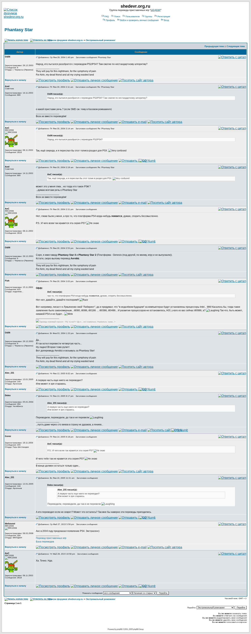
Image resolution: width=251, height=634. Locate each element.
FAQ (107, 16)
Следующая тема (236, 46)
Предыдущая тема (214, 46)
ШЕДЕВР (156, 10)
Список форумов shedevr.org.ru (65, 40)
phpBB (119, 629)
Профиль (110, 20)
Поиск (117, 16)
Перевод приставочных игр (51, 538)
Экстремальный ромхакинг (100, 40)
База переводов (45, 541)
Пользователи (133, 16)
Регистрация (163, 16)
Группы (148, 16)
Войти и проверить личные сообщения (139, 20)
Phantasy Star (19, 29)
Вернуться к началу (15, 80)
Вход (166, 20)
